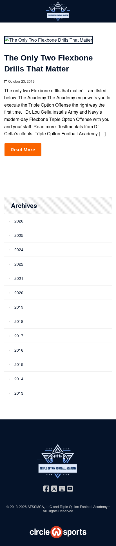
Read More (23, 149)
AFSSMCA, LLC (40, 506)
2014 (18, 378)
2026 (18, 221)
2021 (18, 278)
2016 (18, 350)
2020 (18, 292)
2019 (18, 307)
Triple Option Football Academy (84, 506)
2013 (18, 393)
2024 (18, 249)
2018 (18, 321)
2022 (18, 264)
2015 (18, 364)
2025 (18, 235)
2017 (18, 335)
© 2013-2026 (17, 506)
